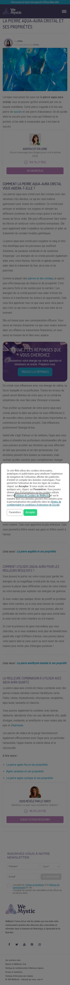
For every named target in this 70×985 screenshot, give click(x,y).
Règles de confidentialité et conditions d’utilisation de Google (34, 503)
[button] (15, 512)
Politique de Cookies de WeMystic (32, 495)
